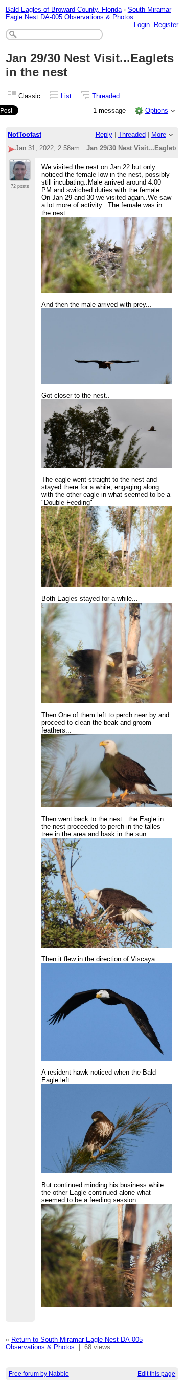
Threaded (106, 96)
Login (142, 25)
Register (166, 25)
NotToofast (24, 134)
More (158, 134)
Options (156, 110)
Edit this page (156, 1373)
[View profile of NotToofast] (20, 175)
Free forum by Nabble (39, 1373)
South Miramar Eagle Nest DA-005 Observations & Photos (88, 13)
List (66, 96)
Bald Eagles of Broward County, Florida (64, 9)
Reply (104, 134)
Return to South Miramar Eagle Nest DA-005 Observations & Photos (74, 1343)
